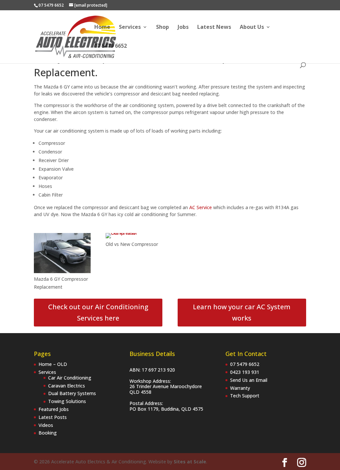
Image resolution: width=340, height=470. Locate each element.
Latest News (214, 27)
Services (130, 27)
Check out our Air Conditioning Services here (98, 312)
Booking (48, 433)
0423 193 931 (244, 372)
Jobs (183, 27)
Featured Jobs (54, 409)
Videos (46, 425)
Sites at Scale (190, 461)
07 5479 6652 (110, 46)
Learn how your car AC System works (242, 312)
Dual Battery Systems (72, 393)
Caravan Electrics (66, 385)
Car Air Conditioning (69, 378)
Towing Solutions (67, 401)
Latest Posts (53, 417)
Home (102, 27)
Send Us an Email (248, 380)
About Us (252, 27)
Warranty (240, 388)
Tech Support (244, 395)
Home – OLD (53, 364)
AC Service (200, 207)
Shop (162, 27)
